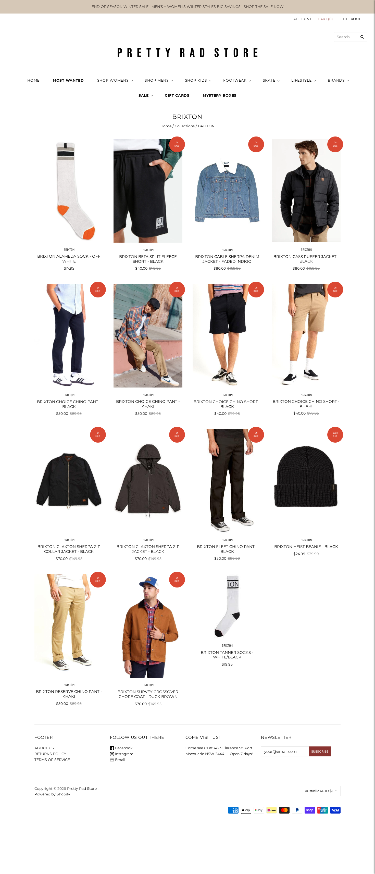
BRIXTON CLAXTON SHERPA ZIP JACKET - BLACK (148, 549)
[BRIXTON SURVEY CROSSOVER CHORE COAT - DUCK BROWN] (148, 626)
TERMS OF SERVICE (52, 759)
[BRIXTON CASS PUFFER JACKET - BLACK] (306, 190)
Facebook (123, 748)
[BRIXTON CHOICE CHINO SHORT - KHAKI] (306, 335)
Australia (319, 791)
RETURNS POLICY (50, 754)
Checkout (351, 19)
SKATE (269, 80)
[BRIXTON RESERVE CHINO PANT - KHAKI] (68, 626)
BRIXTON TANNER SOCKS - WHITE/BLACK (227, 655)
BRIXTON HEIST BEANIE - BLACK (306, 546)
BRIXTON (69, 249)
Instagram (123, 754)
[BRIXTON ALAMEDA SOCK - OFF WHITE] (68, 190)
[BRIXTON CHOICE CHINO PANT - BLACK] (68, 336)
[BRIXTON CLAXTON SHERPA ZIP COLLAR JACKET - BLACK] (68, 481)
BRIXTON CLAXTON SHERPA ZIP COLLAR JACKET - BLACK (69, 549)
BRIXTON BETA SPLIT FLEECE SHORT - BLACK (148, 259)
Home (165, 126)
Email (119, 759)
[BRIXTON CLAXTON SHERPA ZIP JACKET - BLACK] (148, 481)
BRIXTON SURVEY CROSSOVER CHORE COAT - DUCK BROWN (148, 694)
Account (302, 19)
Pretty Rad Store (82, 788)
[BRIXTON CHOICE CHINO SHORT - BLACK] (227, 336)
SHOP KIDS (196, 80)
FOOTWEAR (235, 80)
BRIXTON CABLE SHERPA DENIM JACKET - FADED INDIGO (227, 259)
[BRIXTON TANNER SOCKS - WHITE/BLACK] (227, 606)
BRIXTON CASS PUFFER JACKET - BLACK (306, 259)
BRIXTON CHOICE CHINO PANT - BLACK (69, 404)
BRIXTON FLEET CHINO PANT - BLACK (227, 549)
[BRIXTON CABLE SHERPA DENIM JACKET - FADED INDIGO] (227, 190)
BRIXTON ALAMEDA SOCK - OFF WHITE (69, 259)
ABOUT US (44, 748)
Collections (185, 126)
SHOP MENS (157, 80)
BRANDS (336, 80)
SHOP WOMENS (113, 80)
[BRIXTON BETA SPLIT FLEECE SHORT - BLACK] (148, 190)
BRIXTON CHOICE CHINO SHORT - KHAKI (306, 404)
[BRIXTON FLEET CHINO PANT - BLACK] (227, 481)
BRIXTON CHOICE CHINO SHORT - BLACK (227, 404)
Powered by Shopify (52, 794)
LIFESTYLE (301, 80)
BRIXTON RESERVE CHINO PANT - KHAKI (69, 694)
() (326, 19)
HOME (33, 80)
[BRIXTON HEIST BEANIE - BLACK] (306, 481)
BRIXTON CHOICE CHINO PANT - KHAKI (148, 404)
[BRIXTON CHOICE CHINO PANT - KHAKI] (148, 336)
